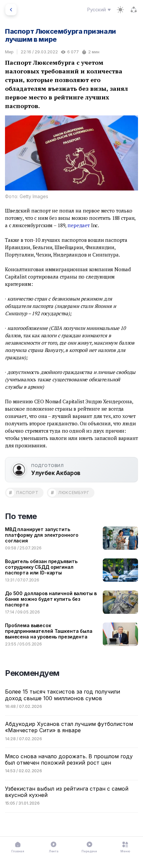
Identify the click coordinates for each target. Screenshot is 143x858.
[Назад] (11, 9)
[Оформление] (120, 10)
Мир (9, 51)
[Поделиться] (134, 10)
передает (79, 225)
